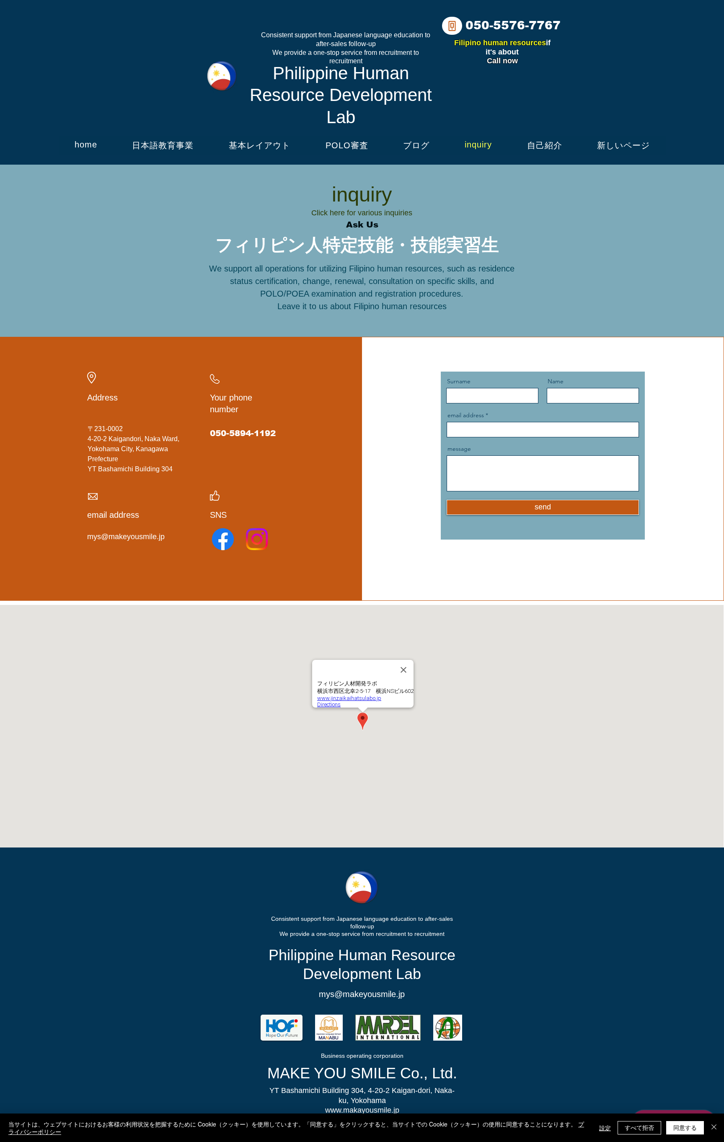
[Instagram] (257, 539)
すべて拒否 (639, 1127)
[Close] (714, 1127)
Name (556, 381)
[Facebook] (223, 539)
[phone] (452, 26)
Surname (459, 381)
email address (465, 415)
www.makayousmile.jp (362, 1110)
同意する (685, 1127)
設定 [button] (605, 1128)
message (459, 449)
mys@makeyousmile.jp (126, 536)
